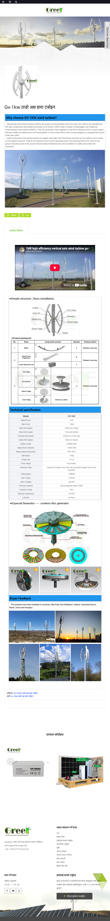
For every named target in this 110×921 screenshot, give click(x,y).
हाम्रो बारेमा (61, 836)
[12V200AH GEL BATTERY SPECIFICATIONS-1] (29, 769)
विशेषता (13, 215)
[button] (10, 761)
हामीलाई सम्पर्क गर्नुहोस (64, 840)
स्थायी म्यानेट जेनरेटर (64, 854)
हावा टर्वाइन (61, 862)
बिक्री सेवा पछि (62, 865)
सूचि (58, 847)
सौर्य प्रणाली (61, 858)
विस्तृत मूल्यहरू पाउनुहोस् (76, 896)
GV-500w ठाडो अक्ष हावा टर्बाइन (25, 693)
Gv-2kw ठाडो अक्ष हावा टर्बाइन (22, 696)
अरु (27, 215)
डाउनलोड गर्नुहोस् (63, 844)
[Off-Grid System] (81, 769)
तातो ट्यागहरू (61, 851)
